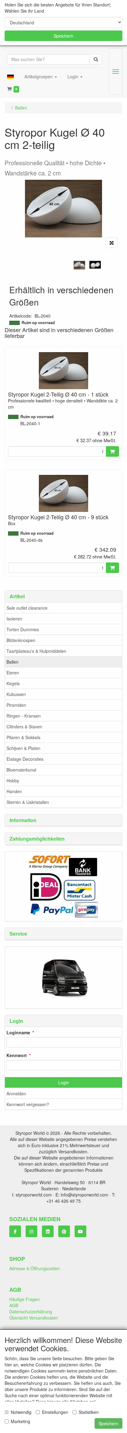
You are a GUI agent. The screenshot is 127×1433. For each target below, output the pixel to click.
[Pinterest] (64, 1231)
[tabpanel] (79, 265)
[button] (10, 76)
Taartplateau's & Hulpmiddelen (36, 651)
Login (63, 1082)
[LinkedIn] (48, 1231)
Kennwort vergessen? (27, 1104)
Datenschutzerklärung (30, 1311)
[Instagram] (31, 1231)
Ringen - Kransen (23, 716)
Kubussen (16, 694)
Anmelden (16, 1093)
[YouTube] (80, 1231)
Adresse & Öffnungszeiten (34, 1268)
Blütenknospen (20, 640)
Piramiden (16, 705)
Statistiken (89, 1412)
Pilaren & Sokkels (23, 737)
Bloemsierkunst (21, 770)
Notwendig (21, 1412)
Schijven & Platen (23, 748)
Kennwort (16, 1055)
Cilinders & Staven (24, 726)
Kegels (13, 683)
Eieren (12, 672)
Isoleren (14, 619)
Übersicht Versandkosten (33, 1318)
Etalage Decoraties (24, 759)
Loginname (18, 1032)
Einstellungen (55, 1412)
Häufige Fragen (24, 1299)
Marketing (20, 1421)
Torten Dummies (22, 629)
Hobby (12, 780)
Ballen (12, 662)
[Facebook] (15, 1231)
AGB (13, 1305)
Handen (14, 791)
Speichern (63, 36)
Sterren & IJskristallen (27, 802)
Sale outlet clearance (26, 608)
